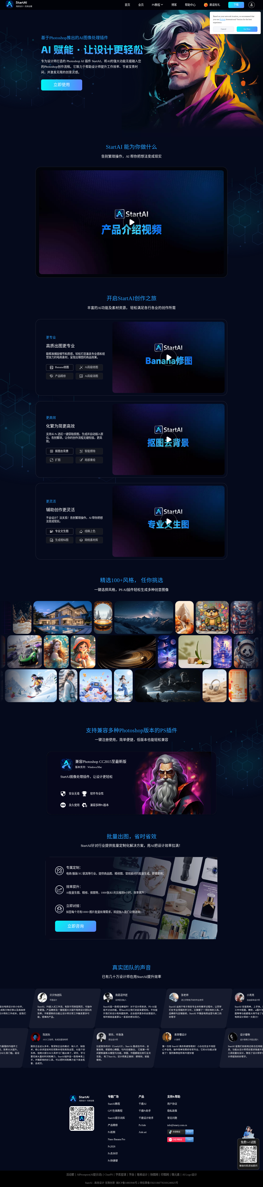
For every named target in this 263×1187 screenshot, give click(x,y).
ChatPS (109, 1174)
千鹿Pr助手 (145, 1110)
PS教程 (156, 4)
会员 (141, 4)
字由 (131, 1174)
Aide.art (142, 1132)
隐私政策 (172, 1110)
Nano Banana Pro (116, 1139)
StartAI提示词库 (116, 1118)
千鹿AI (142, 1103)
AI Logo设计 (189, 1174)
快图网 (154, 1174)
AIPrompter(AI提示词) (89, 1174)
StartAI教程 (114, 1103)
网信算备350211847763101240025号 (159, 1182)
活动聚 (70, 1174)
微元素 (176, 1174)
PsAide (142, 1125)
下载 (236, 4)
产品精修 (113, 1125)
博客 (174, 4)
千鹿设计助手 (146, 1118)
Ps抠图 (111, 1132)
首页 (127, 4)
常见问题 (172, 1118)
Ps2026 (111, 1146)
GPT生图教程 (115, 1110)
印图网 (165, 1174)
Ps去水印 (113, 1153)
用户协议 (172, 1103)
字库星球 (120, 1174)
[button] (157, 5)
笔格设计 (142, 1174)
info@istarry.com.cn (177, 1125)
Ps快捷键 (113, 1160)
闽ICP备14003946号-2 (127, 1182)
